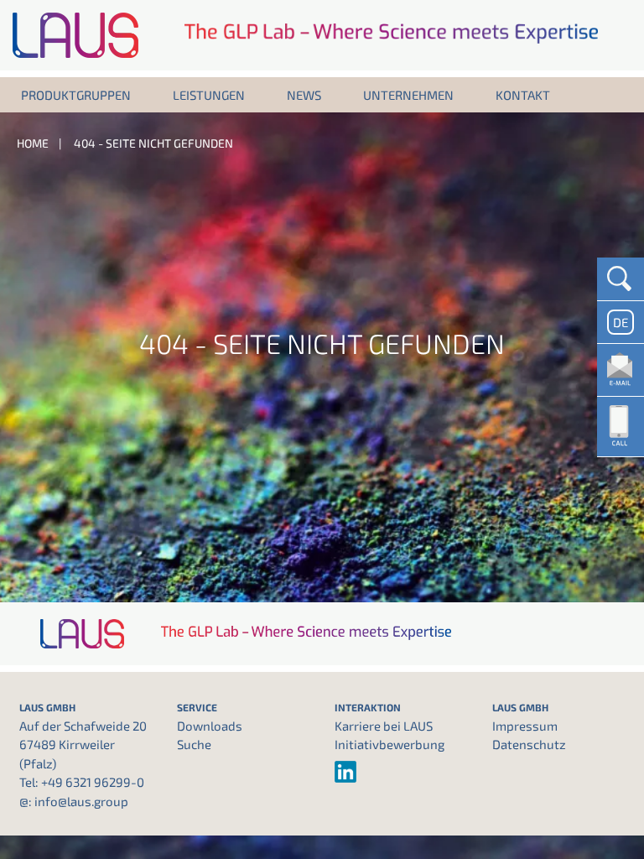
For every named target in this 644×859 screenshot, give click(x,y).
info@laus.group (81, 801)
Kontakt (523, 94)
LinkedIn (401, 772)
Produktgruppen (76, 94)
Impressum (525, 725)
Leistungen (209, 94)
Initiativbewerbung (389, 744)
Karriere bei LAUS (384, 725)
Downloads (209, 725)
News (304, 94)
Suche (194, 744)
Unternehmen (408, 94)
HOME (33, 143)
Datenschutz (529, 744)
